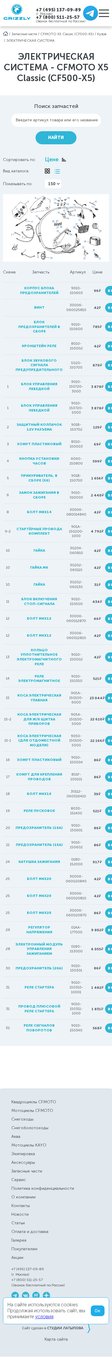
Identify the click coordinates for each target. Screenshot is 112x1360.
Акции (17, 1257)
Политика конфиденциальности (42, 1188)
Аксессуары (23, 1162)
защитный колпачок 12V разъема (39, 427)
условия (44, 1316)
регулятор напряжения (39, 929)
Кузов (102, 34)
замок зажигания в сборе (39, 495)
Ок (98, 1310)
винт (39, 307)
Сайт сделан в (56, 1328)
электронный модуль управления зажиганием (39, 949)
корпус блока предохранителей (39, 290)
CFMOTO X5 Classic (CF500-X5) (67, 34)
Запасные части (24, 34)
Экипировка (23, 1153)
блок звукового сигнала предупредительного (39, 365)
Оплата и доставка (29, 1231)
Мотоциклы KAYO (28, 1145)
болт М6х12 (39, 618)
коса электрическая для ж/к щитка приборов (39, 719)
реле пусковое (39, 811)
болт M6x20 (39, 913)
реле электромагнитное (39, 678)
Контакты (20, 1205)
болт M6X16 (39, 794)
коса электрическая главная (39, 697)
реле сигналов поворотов (39, 1027)
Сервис (18, 1179)
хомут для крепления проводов (39, 776)
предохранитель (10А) (39, 828)
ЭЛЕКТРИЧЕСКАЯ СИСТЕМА (30, 40)
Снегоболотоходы (29, 1127)
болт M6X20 (39, 896)
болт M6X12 (39, 635)
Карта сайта (56, 1339)
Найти (56, 137)
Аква (15, 1136)
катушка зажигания (39, 862)
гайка (39, 550)
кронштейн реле (39, 346)
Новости (20, 1214)
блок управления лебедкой (39, 386)
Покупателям (24, 1248)
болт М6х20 (39, 879)
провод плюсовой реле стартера (39, 1008)
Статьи (18, 1223)
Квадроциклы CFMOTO (33, 1101)
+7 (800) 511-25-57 (58, 17)
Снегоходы (22, 1119)
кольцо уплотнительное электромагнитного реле (39, 657)
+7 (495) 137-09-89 (58, 9)
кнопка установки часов (39, 461)
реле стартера (39, 987)
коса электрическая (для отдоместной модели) (39, 740)
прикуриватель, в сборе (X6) (39, 478)
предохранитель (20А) (39, 968)
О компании (23, 1197)
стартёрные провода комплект (39, 531)
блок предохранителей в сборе (39, 326)
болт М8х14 (39, 512)
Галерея (18, 1240)
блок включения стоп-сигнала (39, 601)
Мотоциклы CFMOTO (32, 1110)
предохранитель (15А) (39, 845)
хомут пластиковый (39, 444)
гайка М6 (39, 567)
